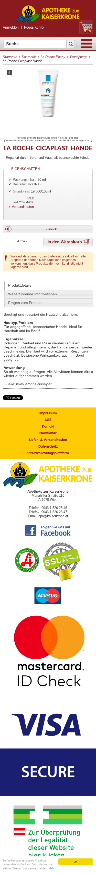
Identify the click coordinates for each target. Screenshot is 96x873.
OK (76, 862)
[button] (48, 229)
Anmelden (11, 28)
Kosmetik (29, 57)
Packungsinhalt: (25, 180)
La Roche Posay (53, 57)
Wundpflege (78, 57)
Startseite (10, 57)
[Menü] (86, 47)
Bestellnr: (20, 184)
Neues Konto (34, 28)
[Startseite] (48, 23)
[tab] (48, 285)
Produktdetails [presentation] (19, 285)
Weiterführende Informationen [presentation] (32, 294)
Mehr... (53, 868)
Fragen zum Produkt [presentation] (24, 303)
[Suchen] (70, 44)
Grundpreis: (22, 191)
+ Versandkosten (21, 207)
